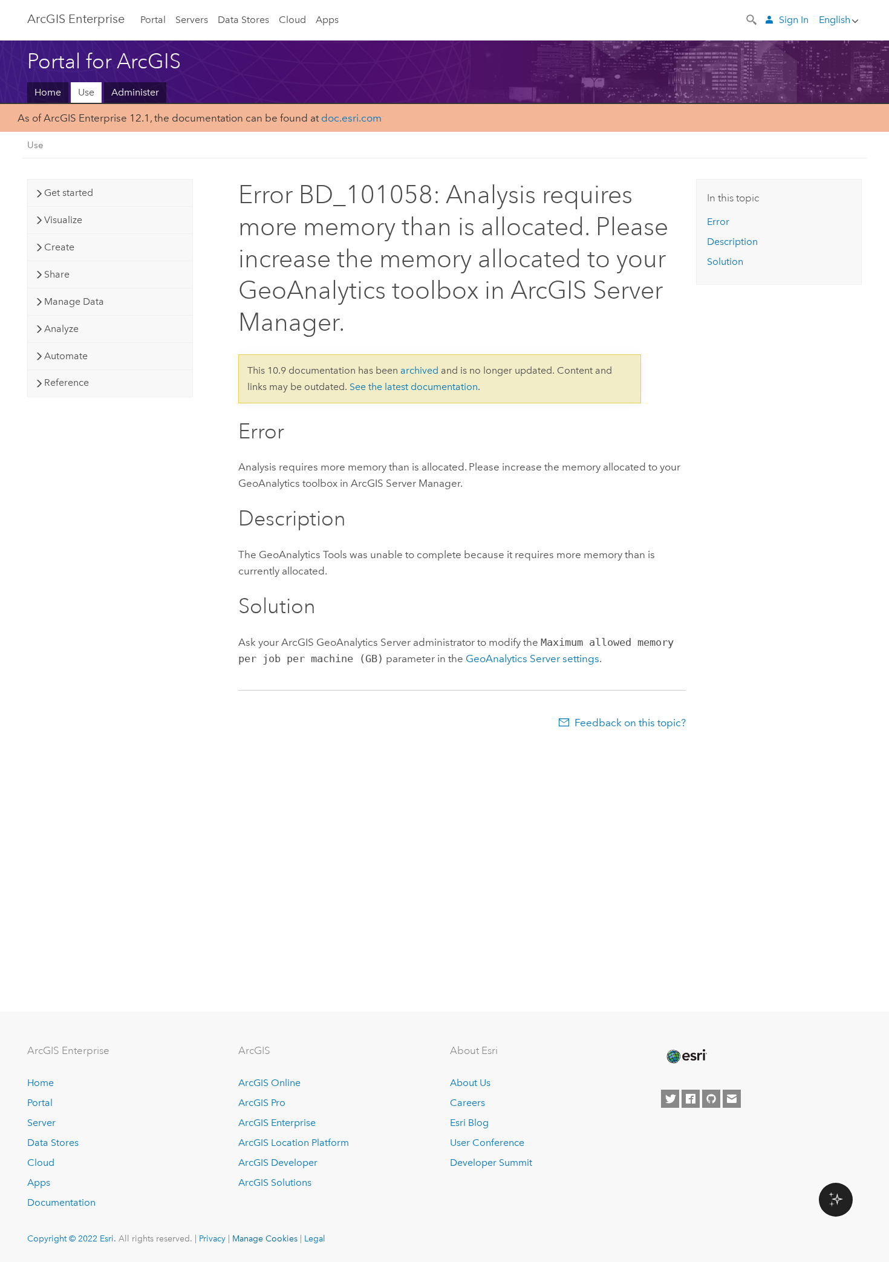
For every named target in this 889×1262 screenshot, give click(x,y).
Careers (467, 1102)
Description (732, 241)
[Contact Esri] (732, 1099)
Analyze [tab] (61, 328)
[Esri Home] (686, 1056)
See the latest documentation (414, 386)
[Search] (752, 18)
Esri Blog (469, 1122)
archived (419, 370)
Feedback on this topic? (630, 723)
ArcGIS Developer (278, 1162)
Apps (327, 19)
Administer (135, 92)
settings (532, 658)
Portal (153, 19)
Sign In (794, 19)
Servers (191, 19)
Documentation (61, 1202)
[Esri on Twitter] (670, 1099)
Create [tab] (59, 247)
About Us (470, 1082)
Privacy (212, 1238)
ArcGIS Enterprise (76, 18)
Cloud (292, 19)
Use (86, 92)
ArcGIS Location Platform (293, 1142)
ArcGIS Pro (261, 1102)
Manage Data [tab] (74, 301)
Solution (725, 261)
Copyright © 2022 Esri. (71, 1238)
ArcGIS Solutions (274, 1182)
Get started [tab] (68, 192)
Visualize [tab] (63, 220)
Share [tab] (57, 274)
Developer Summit (491, 1162)
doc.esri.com (351, 118)
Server (41, 1122)
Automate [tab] (66, 356)
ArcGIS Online (269, 1082)
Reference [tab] (66, 382)
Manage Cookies (265, 1238)
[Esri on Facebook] (691, 1099)
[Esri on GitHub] (711, 1099)
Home (47, 92)
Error (718, 221)
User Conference (487, 1142)
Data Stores (243, 19)
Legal (314, 1238)
